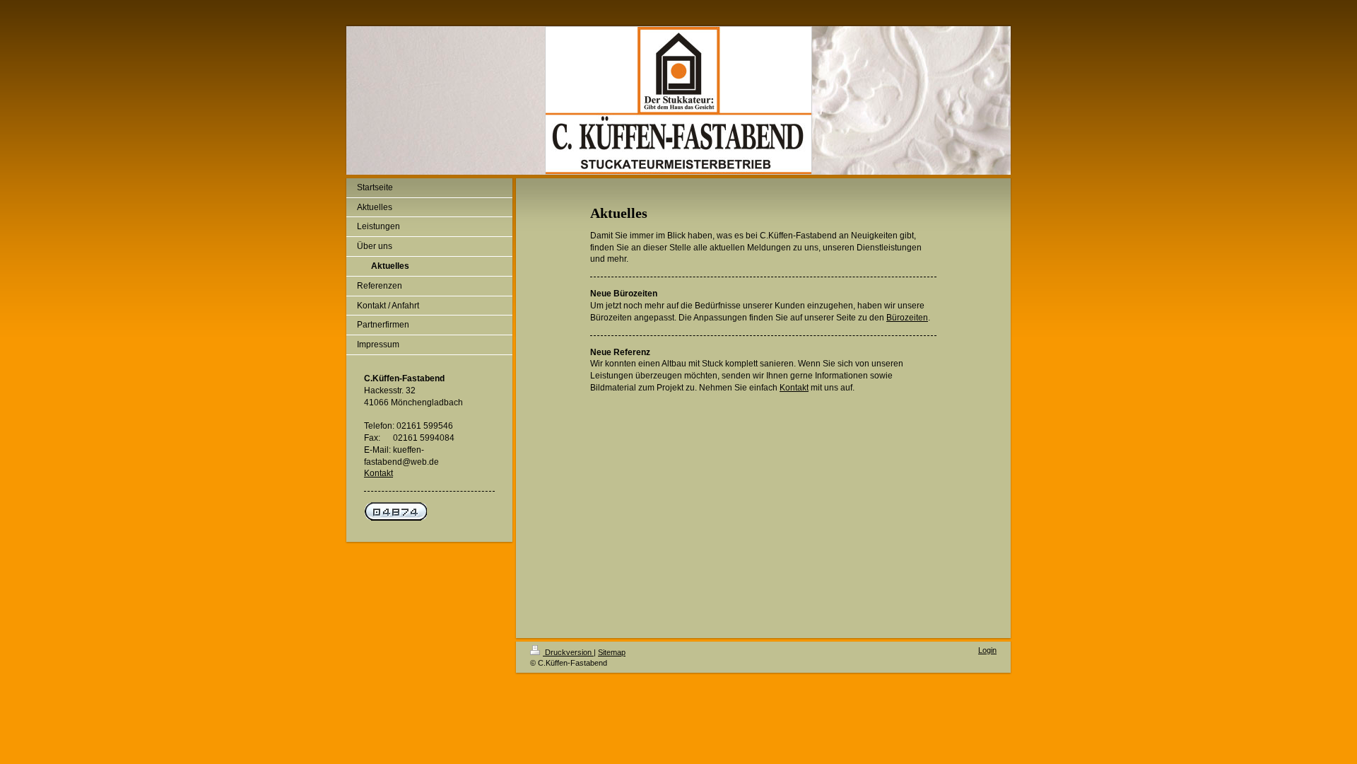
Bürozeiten (907, 318)
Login (987, 650)
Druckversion (568, 652)
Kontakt (378, 473)
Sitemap (611, 652)
